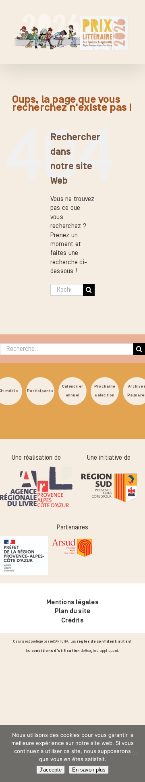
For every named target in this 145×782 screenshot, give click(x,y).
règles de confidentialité (102, 641)
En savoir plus (89, 770)
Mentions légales (72, 602)
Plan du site (73, 611)
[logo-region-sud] (108, 471)
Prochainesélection (104, 390)
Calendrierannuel (72, 390)
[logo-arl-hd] (36, 471)
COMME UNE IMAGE (98, 700)
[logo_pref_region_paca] (24, 540)
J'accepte (50, 770)
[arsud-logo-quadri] (72, 540)
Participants (40, 390)
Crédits (72, 620)
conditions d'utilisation (55, 651)
